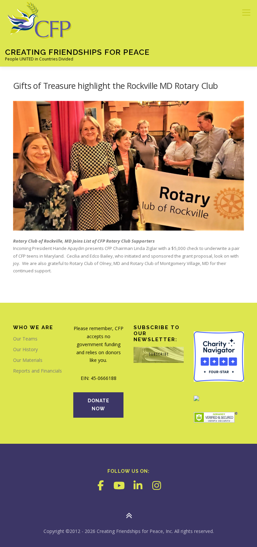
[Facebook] (100, 486)
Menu (246, 12)
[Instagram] (157, 486)
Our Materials (27, 360)
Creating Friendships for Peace (77, 51)
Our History (25, 349)
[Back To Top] (129, 516)
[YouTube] (119, 486)
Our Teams (25, 338)
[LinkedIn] (138, 486)
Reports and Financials (37, 371)
